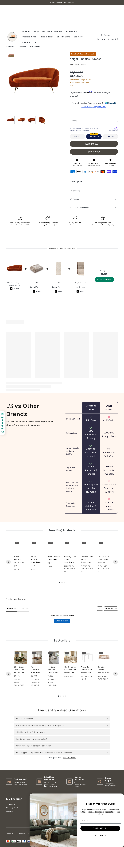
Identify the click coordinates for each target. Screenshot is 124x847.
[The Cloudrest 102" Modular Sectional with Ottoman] (70, 657)
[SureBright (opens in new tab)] (115, 141)
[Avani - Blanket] (20, 547)
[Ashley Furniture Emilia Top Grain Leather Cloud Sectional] (37, 657)
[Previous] (8, 367)
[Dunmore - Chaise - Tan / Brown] (70, 352)
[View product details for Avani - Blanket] (36, 281)
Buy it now (94, 165)
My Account (10, 804)
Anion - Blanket (58, 296)
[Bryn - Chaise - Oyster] (20, 352)
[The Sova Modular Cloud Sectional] (53, 657)
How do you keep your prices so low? (31, 739)
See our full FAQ (69, 757)
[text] (62, 261)
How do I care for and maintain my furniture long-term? (40, 725)
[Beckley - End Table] (70, 547)
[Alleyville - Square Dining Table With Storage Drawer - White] (87, 657)
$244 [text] (60, 304)
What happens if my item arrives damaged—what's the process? (44, 752)
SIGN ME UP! (100, 828)
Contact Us (10, 833)
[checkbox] (11, 301)
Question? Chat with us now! (82, 67)
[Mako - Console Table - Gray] (104, 352)
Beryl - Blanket (80, 296)
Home (8, 59)
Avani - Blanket (36, 296)
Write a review (62, 621)
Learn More (86, 120)
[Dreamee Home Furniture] (12, 50)
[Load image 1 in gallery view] (11, 133)
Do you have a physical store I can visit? (33, 746)
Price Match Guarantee (26, 833)
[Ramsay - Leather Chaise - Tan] (53, 352)
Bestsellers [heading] (62, 640)
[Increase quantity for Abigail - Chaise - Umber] (115, 134)
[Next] (115, 367)
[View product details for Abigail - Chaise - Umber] (14, 281)
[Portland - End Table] (87, 547)
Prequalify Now (99, 120)
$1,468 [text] (16, 301)
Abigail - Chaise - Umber (14, 297)
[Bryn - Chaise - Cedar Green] (37, 352)
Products (16, 59)
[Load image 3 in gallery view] (32, 133)
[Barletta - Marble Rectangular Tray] (104, 657)
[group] (20, 362)
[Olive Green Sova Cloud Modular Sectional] (20, 657)
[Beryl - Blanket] (53, 547)
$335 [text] (82, 304)
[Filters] (100, 608)
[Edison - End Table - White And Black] (104, 547)
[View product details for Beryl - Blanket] (80, 281)
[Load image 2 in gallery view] (21, 133)
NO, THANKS (100, 836)
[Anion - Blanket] (37, 547)
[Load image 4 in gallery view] (42, 133)
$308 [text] (38, 304)
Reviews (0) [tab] (11, 608)
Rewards (9, 811)
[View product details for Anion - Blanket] (58, 281)
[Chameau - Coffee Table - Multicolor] (87, 352)
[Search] (102, 48)
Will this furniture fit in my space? (31, 732)
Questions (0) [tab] (23, 608)
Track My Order (12, 808)
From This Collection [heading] (62, 335)
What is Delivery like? (25, 718)
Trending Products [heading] (62, 530)
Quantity (73, 134)
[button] (36, 300)
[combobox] (109, 48)
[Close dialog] (121, 796)
